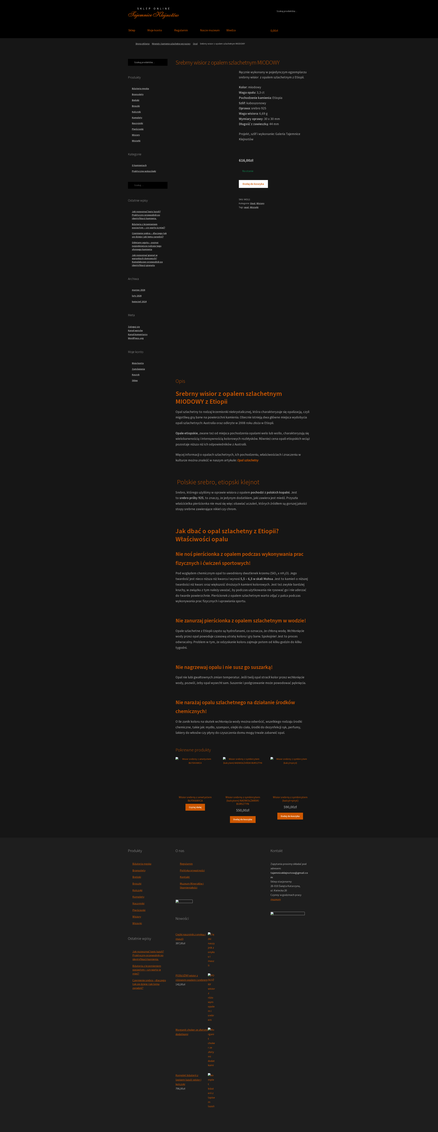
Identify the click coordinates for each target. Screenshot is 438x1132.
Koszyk (135, 374)
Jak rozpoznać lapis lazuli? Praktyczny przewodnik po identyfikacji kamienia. (146, 215)
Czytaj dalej (195, 807)
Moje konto (154, 30)
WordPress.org (136, 338)
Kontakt (185, 877)
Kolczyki (136, 111)
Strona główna (143, 43)
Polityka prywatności (192, 870)
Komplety (137, 117)
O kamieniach (139, 165)
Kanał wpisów (135, 330)
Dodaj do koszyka (253, 184)
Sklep (131, 30)
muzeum (275, 899)
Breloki (135, 100)
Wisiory (260, 203)
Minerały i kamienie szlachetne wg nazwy (171, 43)
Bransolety (138, 94)
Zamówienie (138, 368)
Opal (195, 43)
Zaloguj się (134, 326)
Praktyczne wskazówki (144, 171)
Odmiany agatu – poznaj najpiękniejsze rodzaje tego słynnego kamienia (146, 246)
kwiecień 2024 (139, 301)
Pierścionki (138, 129)
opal (246, 207)
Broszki (136, 105)
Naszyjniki (137, 123)
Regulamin (181, 30)
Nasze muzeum (210, 30)
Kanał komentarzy (137, 334)
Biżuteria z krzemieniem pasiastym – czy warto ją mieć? (148, 226)
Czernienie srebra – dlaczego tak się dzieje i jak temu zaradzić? (149, 235)
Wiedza (231, 30)
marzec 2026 (138, 289)
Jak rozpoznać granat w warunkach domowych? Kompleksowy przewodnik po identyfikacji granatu (147, 260)
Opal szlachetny (248, 460)
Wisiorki (254, 207)
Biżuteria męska (140, 88)
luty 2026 (136, 295)
